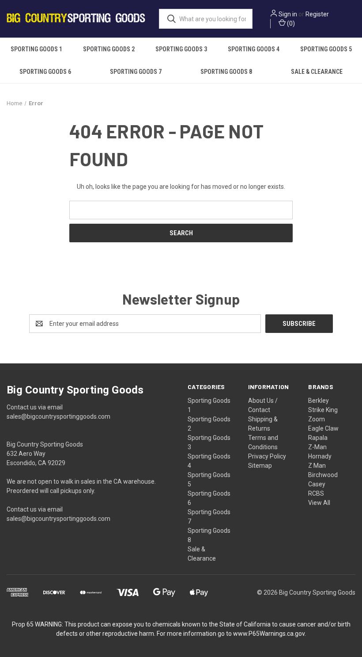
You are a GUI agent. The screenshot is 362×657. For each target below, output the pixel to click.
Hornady (320, 456)
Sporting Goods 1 (36, 49)
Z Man (317, 465)
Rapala (318, 437)
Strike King (323, 409)
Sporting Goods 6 (45, 71)
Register (317, 14)
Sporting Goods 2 (109, 49)
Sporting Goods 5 (326, 49)
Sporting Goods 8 (226, 71)
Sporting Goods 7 (136, 71)
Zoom (316, 419)
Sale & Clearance (317, 71)
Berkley (318, 400)
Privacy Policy (267, 456)
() (290, 23)
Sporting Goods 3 (181, 49)
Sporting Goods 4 (253, 49)
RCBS (316, 493)
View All (319, 502)
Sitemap (260, 465)
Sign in (288, 14)
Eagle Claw (323, 428)
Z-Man (317, 447)
